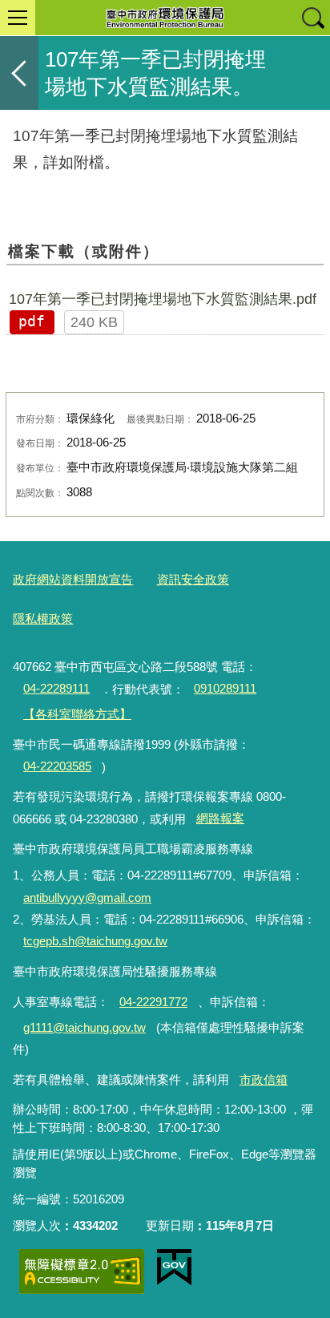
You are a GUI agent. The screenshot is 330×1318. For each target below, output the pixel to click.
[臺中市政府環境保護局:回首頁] (165, 17)
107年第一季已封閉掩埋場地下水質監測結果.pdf (162, 299)
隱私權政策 (43, 618)
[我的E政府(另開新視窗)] (174, 1267)
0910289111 (225, 688)
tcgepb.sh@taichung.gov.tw (95, 941)
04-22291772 (153, 1002)
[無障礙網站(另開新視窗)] (81, 1271)
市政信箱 (263, 1079)
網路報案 (220, 818)
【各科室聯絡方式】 (77, 714)
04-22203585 (57, 766)
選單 (17, 17)
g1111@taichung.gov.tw (84, 1027)
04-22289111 (56, 688)
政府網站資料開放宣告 (73, 579)
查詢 (312, 17)
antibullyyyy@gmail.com (87, 897)
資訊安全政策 (193, 579)
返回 (19, 73)
